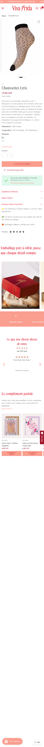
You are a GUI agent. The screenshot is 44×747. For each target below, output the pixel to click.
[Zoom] (39, 21)
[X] (14, 231)
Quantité (4, 151)
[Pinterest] (17, 231)
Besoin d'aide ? (7, 198)
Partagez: (5, 231)
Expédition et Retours (10, 192)
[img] (22, 348)
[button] (4, 364)
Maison (4, 16)
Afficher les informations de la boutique (22, 182)
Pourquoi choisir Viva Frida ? (12, 204)
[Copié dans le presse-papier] (23, 231)
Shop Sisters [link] (6, 409)
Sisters (4, 440)
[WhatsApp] (20, 231)
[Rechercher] (37, 8)
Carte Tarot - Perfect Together (10, 444)
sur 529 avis (22, 351)
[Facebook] (10, 231)
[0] (40, 8)
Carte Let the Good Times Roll (30, 444)
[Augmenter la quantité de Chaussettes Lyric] (11, 155)
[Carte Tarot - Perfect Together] (12, 426)
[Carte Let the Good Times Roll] (32, 426)
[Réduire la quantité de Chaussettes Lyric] (3, 155)
